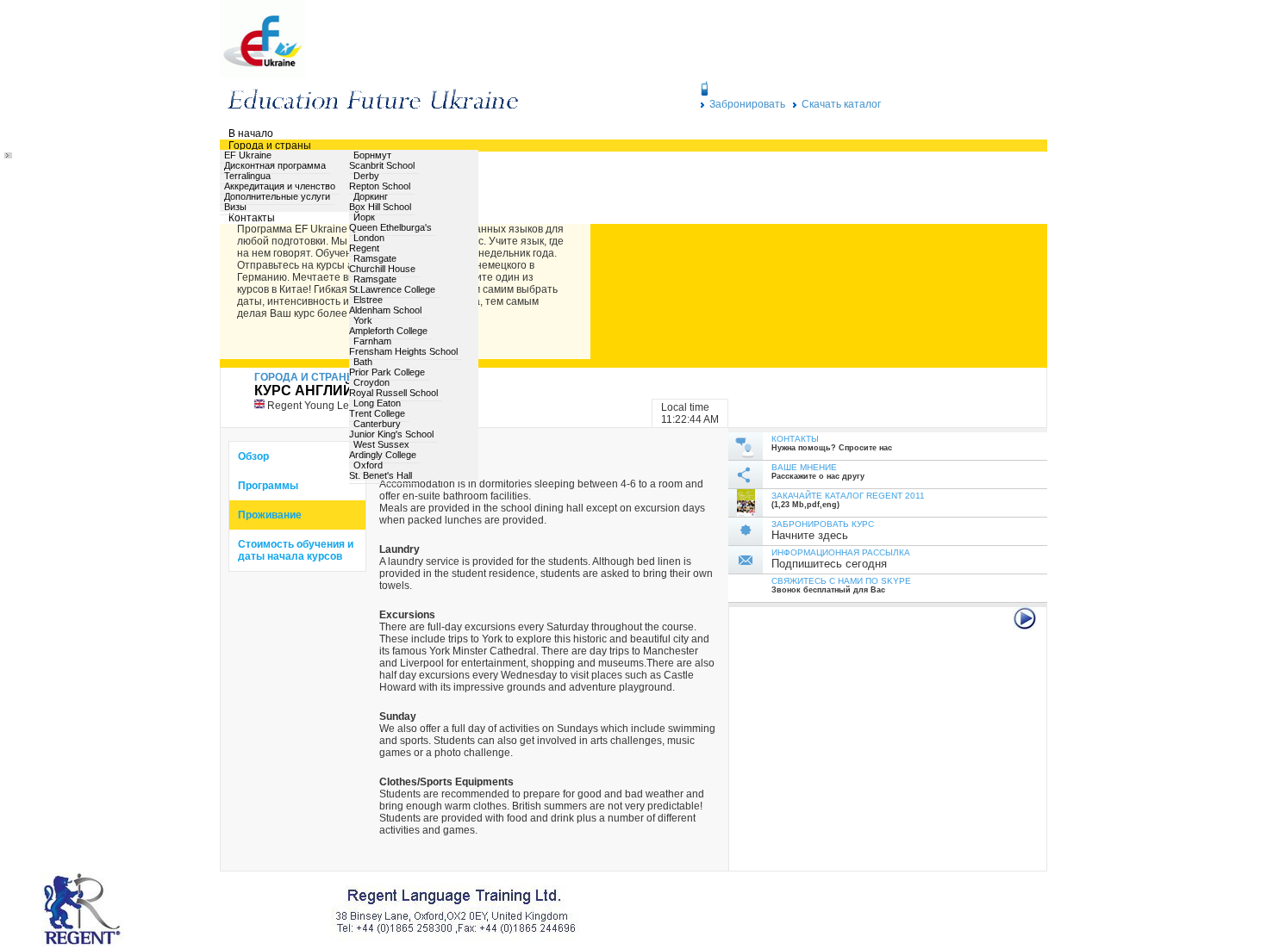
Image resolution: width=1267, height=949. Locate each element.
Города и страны (269, 146)
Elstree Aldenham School (385, 305)
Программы (268, 486)
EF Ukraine (248, 155)
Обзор (253, 456)
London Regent (366, 243)
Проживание (270, 515)
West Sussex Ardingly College (382, 449)
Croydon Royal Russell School (393, 387)
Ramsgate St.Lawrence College (392, 284)
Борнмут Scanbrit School (382, 160)
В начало (250, 133)
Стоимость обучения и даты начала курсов (295, 550)
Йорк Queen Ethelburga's (390, 222)
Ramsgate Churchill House (382, 263)
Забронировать (747, 104)
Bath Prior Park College (387, 367)
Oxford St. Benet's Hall (380, 470)
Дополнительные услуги (277, 196)
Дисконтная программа (275, 165)
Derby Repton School (379, 181)
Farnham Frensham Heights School (403, 346)
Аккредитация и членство (279, 186)
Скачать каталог (841, 104)
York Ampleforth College (388, 325)
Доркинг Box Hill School (380, 201)
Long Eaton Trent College (377, 408)
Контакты (251, 218)
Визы (235, 207)
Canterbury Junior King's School (391, 429)
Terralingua (247, 176)
